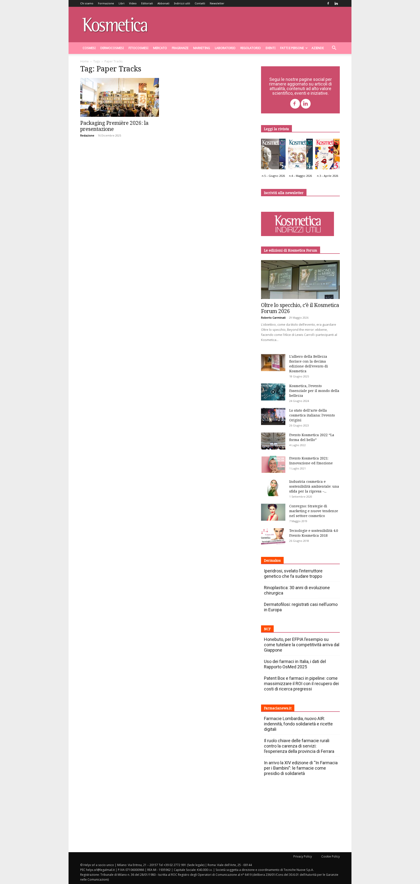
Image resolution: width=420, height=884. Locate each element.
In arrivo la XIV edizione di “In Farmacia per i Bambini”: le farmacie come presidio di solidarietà (301, 768)
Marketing (201, 48)
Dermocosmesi (112, 48)
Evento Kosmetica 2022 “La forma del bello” (311, 437)
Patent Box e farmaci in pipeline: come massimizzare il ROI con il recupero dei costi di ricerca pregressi (301, 683)
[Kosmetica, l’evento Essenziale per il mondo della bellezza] (273, 391)
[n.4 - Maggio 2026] (300, 155)
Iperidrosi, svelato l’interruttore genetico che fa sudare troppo (293, 573)
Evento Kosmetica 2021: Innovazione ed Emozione (311, 460)
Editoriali (147, 3)
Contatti (200, 3)
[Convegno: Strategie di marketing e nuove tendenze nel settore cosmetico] (273, 512)
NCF (267, 629)
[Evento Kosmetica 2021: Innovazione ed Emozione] (273, 464)
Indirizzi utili (182, 3)
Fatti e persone (292, 48)
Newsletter (217, 3)
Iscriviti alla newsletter (284, 192)
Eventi (270, 48)
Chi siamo (86, 3)
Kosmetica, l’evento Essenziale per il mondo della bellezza (314, 390)
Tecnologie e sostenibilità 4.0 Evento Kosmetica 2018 (313, 533)
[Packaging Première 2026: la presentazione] (119, 97)
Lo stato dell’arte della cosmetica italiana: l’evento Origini (312, 415)
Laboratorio (225, 48)
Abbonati (163, 3)
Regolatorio (250, 48)
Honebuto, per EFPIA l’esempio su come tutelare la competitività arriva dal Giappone (301, 645)
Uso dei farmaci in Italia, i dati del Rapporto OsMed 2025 (295, 664)
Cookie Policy (330, 856)
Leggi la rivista (276, 129)
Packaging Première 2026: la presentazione (114, 125)
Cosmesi (89, 48)
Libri (121, 3)
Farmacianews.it (277, 708)
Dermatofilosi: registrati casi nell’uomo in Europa (301, 607)
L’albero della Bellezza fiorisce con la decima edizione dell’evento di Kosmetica (308, 363)
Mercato (160, 48)
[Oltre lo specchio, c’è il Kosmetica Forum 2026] (300, 279)
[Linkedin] (336, 3)
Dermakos (272, 560)
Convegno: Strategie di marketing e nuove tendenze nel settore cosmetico (313, 511)
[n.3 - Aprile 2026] (327, 155)
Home (84, 61)
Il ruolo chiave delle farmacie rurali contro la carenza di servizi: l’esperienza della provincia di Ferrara (299, 746)
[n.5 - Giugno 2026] (273, 155)
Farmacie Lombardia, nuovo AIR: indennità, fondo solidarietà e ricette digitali (298, 724)
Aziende (318, 48)
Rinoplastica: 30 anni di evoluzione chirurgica (297, 590)
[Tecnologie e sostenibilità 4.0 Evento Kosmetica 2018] (273, 536)
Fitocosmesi (138, 48)
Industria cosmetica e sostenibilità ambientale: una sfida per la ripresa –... (314, 486)
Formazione (106, 3)
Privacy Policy (302, 856)
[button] (334, 48)
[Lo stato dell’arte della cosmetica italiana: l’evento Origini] (273, 416)
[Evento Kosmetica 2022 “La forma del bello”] (273, 441)
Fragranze (180, 48)
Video (133, 3)
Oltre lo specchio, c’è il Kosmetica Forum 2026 (300, 308)
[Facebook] (328, 3)
